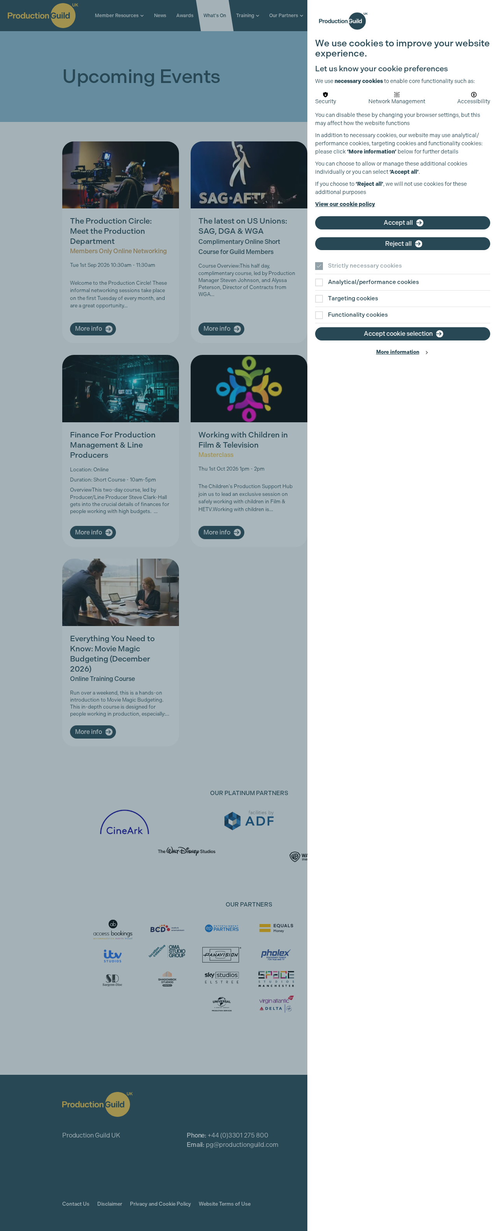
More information (397, 352)
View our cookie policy (345, 204)
